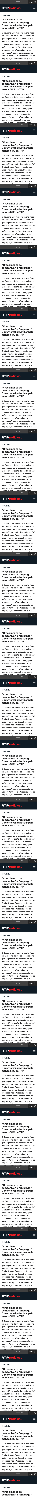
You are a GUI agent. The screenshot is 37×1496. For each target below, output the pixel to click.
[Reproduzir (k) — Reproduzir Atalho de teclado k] (3, 1493)
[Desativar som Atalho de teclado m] (8, 1493)
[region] (18, 748)
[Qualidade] (28, 1493)
